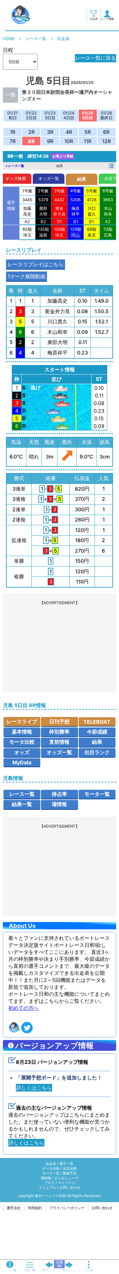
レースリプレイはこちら (35, 264)
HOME (9, 38)
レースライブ (22, 721)
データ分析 (51, 1168)
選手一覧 (66, 1163)
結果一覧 (22, 804)
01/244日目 (68, 115)
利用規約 (35, 1208)
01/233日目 (50, 115)
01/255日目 (87, 115)
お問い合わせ (69, 1187)
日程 (8, 50)
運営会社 (14, 1208)
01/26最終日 (106, 115)
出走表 (51, 1163)
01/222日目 (31, 115)
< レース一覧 (14, 166)
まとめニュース (66, 1178)
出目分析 (70, 1168)
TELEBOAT (96, 722)
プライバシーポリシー (67, 1208)
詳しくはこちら (34, 1088)
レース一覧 (36, 38)
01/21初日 (12, 115)
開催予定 (70, 1173)
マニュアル (47, 1187)
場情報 (59, 804)
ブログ (49, 1183)
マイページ (66, 1183)
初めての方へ (23, 1008)
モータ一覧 (97, 794)
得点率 (59, 794)
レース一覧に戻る (95, 58)
